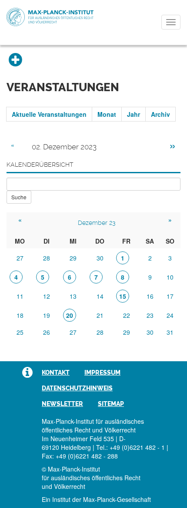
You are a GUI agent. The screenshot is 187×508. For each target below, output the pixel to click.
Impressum (102, 372)
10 (170, 277)
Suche (19, 197)
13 (73, 296)
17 (170, 296)
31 (170, 332)
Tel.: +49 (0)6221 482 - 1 (130, 447)
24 (170, 315)
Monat (106, 114)
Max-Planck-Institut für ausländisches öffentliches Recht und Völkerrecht (50, 17)
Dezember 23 (96, 222)
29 (73, 258)
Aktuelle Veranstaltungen (49, 114)
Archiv (160, 114)
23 (150, 315)
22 (126, 315)
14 (100, 296)
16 (150, 296)
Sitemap (111, 403)
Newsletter (62, 403)
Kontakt (56, 372)
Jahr (133, 114)
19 (46, 315)
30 (100, 258)
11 (20, 296)
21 (100, 315)
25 (20, 332)
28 (46, 258)
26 (46, 332)
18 (20, 315)
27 (20, 258)
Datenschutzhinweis (77, 388)
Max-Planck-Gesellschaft (117, 499)
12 (46, 296)
